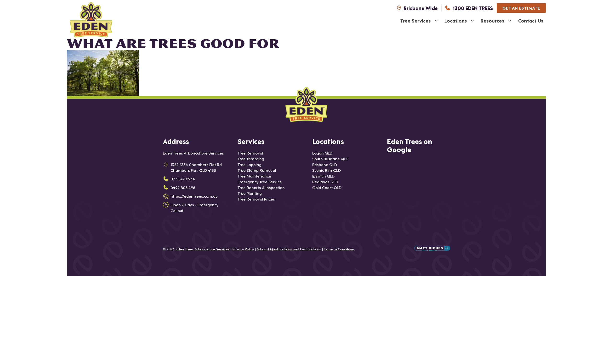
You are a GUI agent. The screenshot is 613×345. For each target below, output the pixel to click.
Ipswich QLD (323, 176)
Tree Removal (250, 153)
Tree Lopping (249, 164)
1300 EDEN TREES (473, 8)
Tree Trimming (251, 158)
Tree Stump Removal (257, 170)
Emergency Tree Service (260, 181)
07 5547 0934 (182, 179)
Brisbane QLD (324, 164)
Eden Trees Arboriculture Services (202, 248)
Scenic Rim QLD (326, 170)
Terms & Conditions (339, 248)
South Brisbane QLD (330, 158)
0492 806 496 (182, 187)
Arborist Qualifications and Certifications (289, 248)
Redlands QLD (325, 181)
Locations (455, 20)
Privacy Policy (243, 248)
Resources (492, 20)
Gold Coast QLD (326, 187)
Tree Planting (250, 193)
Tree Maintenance (254, 176)
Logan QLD (322, 153)
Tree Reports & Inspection (261, 187)
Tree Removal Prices (256, 199)
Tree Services (415, 20)
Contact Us (530, 20)
